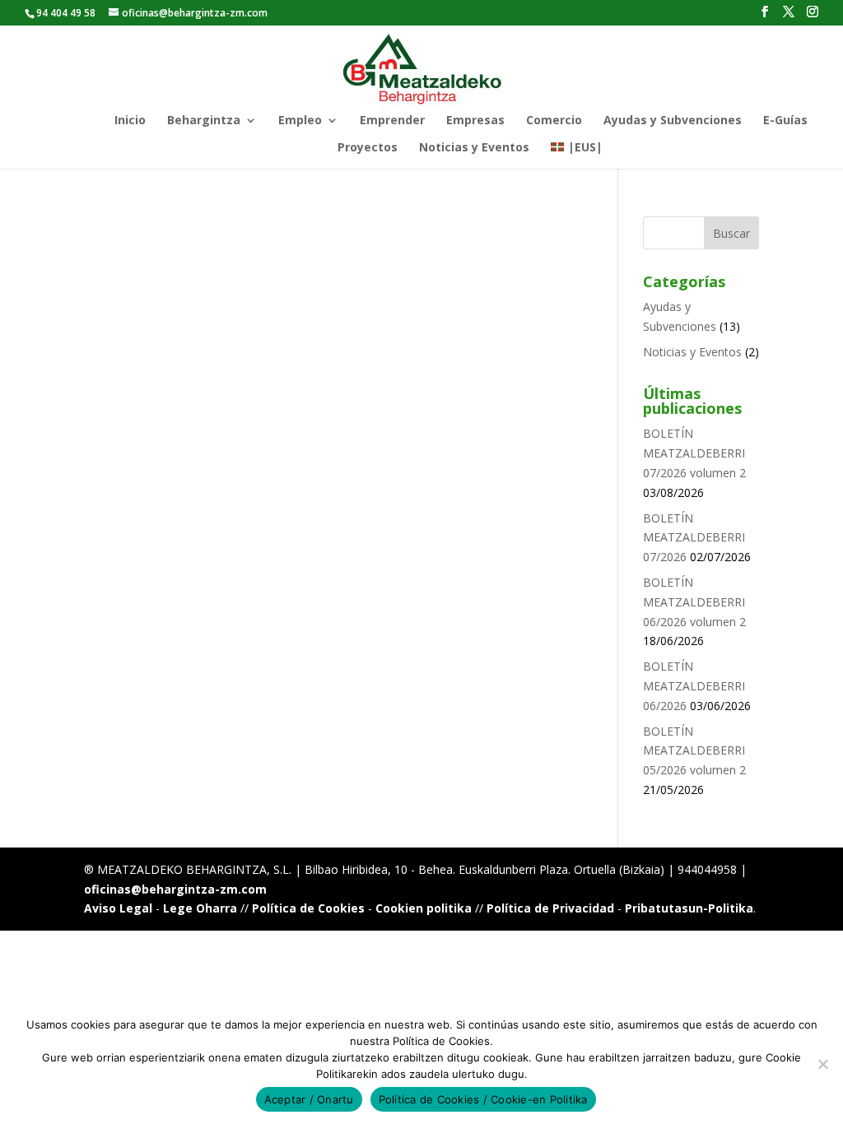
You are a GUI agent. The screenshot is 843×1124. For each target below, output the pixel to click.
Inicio (130, 121)
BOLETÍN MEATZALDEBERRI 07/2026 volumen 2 (694, 453)
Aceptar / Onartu (309, 1099)
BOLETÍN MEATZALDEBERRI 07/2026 (694, 537)
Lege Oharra (200, 908)
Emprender (392, 121)
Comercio (554, 121)
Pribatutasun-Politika (689, 908)
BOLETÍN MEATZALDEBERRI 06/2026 (694, 685)
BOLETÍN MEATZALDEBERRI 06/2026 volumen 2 (694, 601)
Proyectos (368, 148)
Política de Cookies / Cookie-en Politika (483, 1099)
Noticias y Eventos (474, 148)
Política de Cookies (308, 908)
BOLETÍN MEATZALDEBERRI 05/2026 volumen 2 (694, 750)
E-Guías (785, 121)
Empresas (475, 121)
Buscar (731, 233)
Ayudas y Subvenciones (672, 121)
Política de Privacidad (550, 908)
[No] (822, 1064)
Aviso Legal (118, 908)
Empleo (300, 121)
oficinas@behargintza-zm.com (175, 889)
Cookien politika (423, 908)
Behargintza (203, 121)
